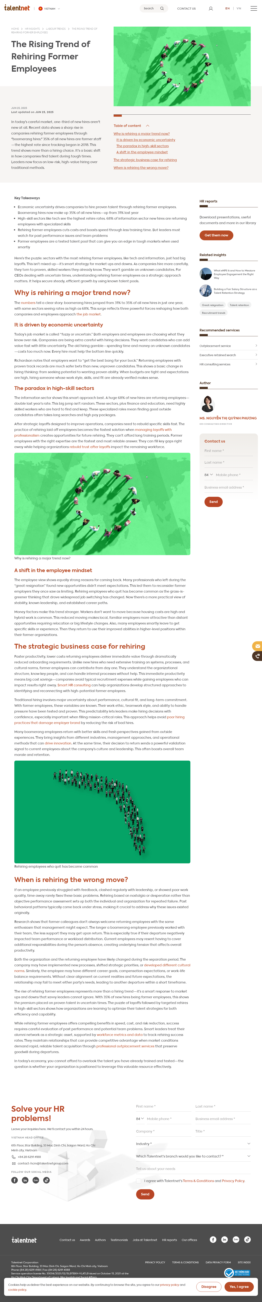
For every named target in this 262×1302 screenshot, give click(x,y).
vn (239, 8)
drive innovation (58, 743)
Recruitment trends (213, 312)
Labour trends (56, 29)
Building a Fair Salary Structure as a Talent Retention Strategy (235, 290)
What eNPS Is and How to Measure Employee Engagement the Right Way (234, 273)
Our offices (189, 1240)
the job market (89, 314)
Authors (100, 1240)
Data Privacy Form (218, 1262)
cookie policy (17, 1289)
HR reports (169, 1240)
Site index (244, 1262)
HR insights (32, 29)
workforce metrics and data (119, 1034)
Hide (132, 126)
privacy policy (169, 1284)
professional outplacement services (125, 1045)
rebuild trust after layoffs (89, 446)
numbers (28, 302)
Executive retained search (218, 355)
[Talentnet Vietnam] (17, 7)
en (227, 8)
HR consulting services (215, 364)
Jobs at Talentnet (145, 1240)
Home (15, 29)
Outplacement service (215, 345)
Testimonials (119, 1240)
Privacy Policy (233, 1180)
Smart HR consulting (74, 684)
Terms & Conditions (198, 1180)
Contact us (67, 1240)
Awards (85, 1240)
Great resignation (212, 305)
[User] (211, 8)
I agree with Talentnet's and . (194, 1180)
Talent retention (239, 305)
